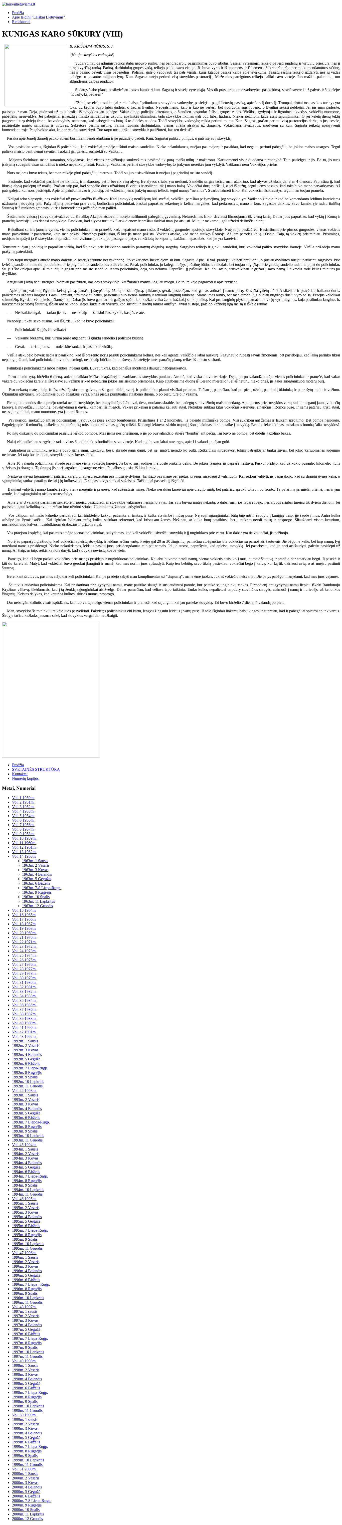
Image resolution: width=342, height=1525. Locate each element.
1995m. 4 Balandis (27, 1217)
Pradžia (18, 13)
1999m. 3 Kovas (25, 1428)
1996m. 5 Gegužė (26, 1275)
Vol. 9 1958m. (23, 834)
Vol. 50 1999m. (24, 1415)
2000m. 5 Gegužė (26, 1491)
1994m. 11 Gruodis (27, 1194)
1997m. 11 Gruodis (27, 1356)
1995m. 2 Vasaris (25, 1208)
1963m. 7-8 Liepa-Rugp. (41, 888)
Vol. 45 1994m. (24, 1144)
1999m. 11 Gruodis (27, 1464)
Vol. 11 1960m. (24, 843)
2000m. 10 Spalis (26, 1509)
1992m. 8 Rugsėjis (27, 1072)
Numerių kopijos (25, 778)
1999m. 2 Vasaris (25, 1424)
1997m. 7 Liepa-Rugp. (30, 1338)
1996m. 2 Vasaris (25, 1262)
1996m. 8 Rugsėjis (27, 1289)
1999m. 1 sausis (24, 1419)
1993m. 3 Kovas (25, 1104)
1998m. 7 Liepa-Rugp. (30, 1392)
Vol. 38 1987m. (24, 1014)
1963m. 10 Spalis (36, 897)
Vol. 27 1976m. (24, 964)
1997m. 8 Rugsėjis (27, 1343)
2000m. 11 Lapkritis (28, 1514)
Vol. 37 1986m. (24, 1009)
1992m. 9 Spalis (25, 1077)
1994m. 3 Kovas (25, 1158)
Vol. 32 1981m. (24, 987)
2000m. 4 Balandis (27, 1487)
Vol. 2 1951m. (23, 802)
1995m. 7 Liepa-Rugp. (30, 1230)
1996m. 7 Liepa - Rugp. (31, 1284)
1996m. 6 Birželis (26, 1280)
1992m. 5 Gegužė (26, 1059)
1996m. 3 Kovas (25, 1266)
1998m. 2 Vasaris (25, 1370)
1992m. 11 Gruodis (27, 1086)
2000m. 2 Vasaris (25, 1478)
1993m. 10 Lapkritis (28, 1135)
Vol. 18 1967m (24, 924)
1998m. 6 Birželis (26, 1388)
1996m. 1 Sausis (25, 1257)
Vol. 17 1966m (24, 919)
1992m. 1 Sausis (25, 1041)
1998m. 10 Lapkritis (28, 1406)
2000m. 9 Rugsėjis (27, 1505)
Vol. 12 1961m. (24, 847)
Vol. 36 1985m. (24, 1005)
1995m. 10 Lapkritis (28, 1244)
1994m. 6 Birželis (26, 1172)
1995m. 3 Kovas (25, 1212)
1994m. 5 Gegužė (26, 1167)
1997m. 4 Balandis (27, 1325)
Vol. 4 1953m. (23, 811)
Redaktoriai (21, 22)
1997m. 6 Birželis (26, 1334)
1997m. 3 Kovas (25, 1320)
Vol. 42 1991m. (24, 1032)
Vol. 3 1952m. (23, 807)
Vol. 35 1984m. (24, 1000)
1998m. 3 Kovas (25, 1374)
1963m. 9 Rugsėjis (37, 892)
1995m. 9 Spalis (25, 1239)
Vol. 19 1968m (24, 928)
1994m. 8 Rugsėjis (27, 1181)
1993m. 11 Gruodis (27, 1140)
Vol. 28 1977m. (24, 969)
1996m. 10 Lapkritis (28, 1298)
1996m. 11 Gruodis (27, 1302)
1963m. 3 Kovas (35, 870)
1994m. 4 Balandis (27, 1163)
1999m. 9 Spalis (25, 1455)
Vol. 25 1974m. (24, 955)
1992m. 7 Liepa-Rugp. (30, 1068)
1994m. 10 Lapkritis (28, 1190)
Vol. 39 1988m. (24, 1018)
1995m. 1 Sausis (25, 1203)
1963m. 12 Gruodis (37, 906)
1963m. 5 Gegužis (36, 879)
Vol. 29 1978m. (24, 973)
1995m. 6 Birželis (26, 1226)
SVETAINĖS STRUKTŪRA (36, 769)
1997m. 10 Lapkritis (28, 1352)
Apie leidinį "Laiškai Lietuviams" (38, 17)
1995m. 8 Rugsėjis (27, 1235)
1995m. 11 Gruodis (27, 1248)
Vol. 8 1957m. (23, 829)
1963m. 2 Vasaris (35, 865)
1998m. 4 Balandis (27, 1379)
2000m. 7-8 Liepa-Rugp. (31, 1500)
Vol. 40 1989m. (24, 1023)
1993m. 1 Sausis (25, 1095)
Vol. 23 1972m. (24, 946)
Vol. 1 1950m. (23, 798)
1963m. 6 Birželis (36, 883)
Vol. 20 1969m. (24, 933)
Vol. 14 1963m (24, 856)
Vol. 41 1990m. (24, 1027)
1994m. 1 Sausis (25, 1149)
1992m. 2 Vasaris (25, 1045)
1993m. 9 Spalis (25, 1131)
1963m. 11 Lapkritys (38, 901)
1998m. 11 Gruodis (27, 1410)
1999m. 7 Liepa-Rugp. (30, 1446)
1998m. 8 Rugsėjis (27, 1397)
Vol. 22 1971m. (24, 942)
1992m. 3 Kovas (25, 1050)
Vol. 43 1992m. (24, 1036)
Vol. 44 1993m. (24, 1090)
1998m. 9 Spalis (25, 1401)
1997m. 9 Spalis (25, 1347)
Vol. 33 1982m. (24, 991)
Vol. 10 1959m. (24, 838)
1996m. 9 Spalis (25, 1293)
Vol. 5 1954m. (23, 816)
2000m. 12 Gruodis (27, 1518)
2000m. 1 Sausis (25, 1473)
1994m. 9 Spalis (25, 1185)
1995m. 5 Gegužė (26, 1221)
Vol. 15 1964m (24, 910)
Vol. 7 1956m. (23, 825)
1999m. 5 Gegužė (26, 1437)
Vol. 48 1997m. (24, 1307)
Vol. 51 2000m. (24, 1469)
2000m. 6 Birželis (26, 1496)
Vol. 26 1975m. (24, 960)
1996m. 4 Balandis (27, 1271)
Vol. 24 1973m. (24, 951)
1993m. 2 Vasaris (25, 1099)
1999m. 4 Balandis (27, 1433)
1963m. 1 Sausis (35, 861)
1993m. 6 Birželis (26, 1117)
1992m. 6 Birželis (26, 1063)
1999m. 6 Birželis (26, 1442)
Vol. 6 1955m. (23, 820)
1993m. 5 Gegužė (26, 1113)
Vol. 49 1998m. (24, 1361)
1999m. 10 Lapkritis (28, 1460)
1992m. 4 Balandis (27, 1054)
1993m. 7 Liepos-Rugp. (31, 1122)
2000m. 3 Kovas (25, 1482)
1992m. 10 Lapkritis (28, 1081)
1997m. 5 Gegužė (26, 1329)
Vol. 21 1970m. (24, 937)
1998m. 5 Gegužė (26, 1383)
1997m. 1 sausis (24, 1311)
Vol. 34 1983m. (24, 996)
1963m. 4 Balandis (37, 874)
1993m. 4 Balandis (27, 1108)
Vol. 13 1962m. (24, 852)
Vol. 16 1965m (24, 915)
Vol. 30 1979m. (24, 978)
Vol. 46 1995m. (24, 1199)
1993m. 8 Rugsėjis (27, 1126)
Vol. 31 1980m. (24, 982)
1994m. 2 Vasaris (25, 1154)
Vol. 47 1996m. (24, 1253)
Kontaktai (20, 774)
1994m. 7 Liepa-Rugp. (30, 1176)
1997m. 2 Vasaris (25, 1316)
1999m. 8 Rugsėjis (27, 1451)
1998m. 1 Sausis (25, 1365)
